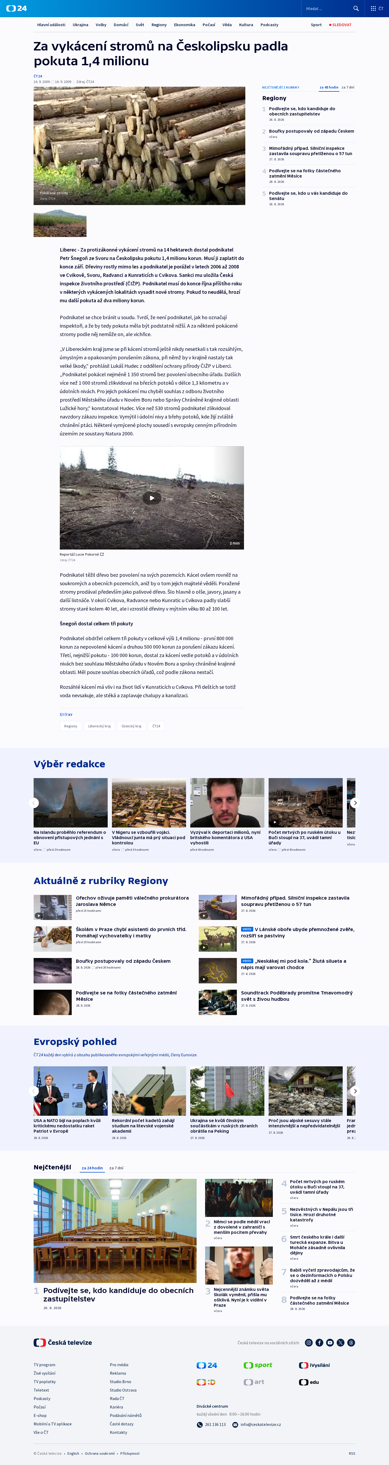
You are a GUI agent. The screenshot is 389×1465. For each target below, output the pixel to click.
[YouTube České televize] (330, 1342)
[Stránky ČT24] (207, 1365)
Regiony (159, 24)
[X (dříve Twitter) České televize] (340, 1342)
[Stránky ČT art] (254, 1381)
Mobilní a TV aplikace (53, 1423)
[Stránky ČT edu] (309, 1381)
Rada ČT (117, 1398)
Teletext (41, 1390)
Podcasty (269, 24)
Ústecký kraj (131, 726)
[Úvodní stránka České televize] (63, 1342)
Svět (140, 24)
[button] (152, 498)
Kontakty (118, 1432)
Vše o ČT (41, 1432)
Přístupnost (129, 1453)
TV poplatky (45, 1381)
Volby (101, 24)
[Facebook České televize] (319, 1342)
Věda (227, 24)
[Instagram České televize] (309, 1342)
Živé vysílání (44, 1373)
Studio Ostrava (123, 1390)
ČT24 (38, 76)
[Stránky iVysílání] (314, 1365)
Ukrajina (80, 24)
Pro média (119, 1364)
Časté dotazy (121, 1423)
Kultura (246, 24)
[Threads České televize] (351, 1342)
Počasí (209, 24)
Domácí (121, 24)
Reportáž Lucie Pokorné (79, 554)
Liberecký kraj (99, 726)
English (73, 1453)
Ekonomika (184, 24)
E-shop (40, 1415)
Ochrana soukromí (100, 1453)
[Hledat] (356, 8)
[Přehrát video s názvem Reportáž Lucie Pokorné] (151, 498)
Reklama (118, 1373)
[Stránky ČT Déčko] (206, 1381)
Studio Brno (120, 1381)
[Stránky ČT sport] (258, 1365)
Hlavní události (51, 24)
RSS (352, 1453)
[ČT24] (16, 8)
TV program (44, 1364)
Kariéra (116, 1407)
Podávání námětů (126, 1415)
